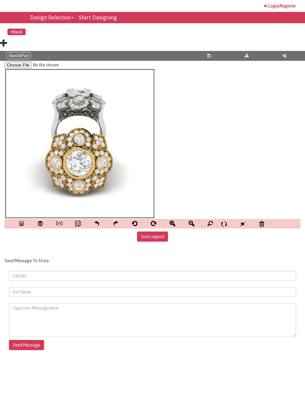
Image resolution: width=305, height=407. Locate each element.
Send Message (26, 345)
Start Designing (98, 17)
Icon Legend (152, 236)
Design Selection (50, 17)
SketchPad (19, 55)
